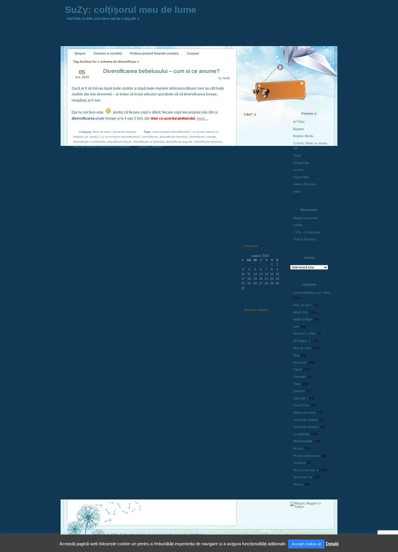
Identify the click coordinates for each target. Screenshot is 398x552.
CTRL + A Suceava (306, 232)
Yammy (298, 484)
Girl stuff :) (300, 398)
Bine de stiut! (102, 131)
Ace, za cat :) (302, 305)
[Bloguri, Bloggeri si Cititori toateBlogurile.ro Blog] (310, 507)
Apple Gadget (302, 319)
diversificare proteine (208, 141)
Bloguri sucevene (305, 218)
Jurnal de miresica (306, 427)
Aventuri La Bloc (304, 333)
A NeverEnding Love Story (311, 292)
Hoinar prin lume (304, 412)
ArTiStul (298, 121)
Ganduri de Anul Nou (257, 329)
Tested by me (302, 477)
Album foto (300, 312)
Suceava (299, 462)
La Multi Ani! (301, 434)
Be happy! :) (301, 341)
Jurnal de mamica (124, 131)
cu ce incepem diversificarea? (120, 136)
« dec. (242, 292)
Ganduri (298, 391)
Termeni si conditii (108, 53)
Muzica (298, 448)
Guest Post (301, 405)
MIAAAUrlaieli (302, 441)
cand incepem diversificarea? (171, 131)
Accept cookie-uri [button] (306, 544)
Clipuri (297, 369)
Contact (193, 53)
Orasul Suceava (304, 239)
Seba (296, 191)
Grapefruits (301, 163)
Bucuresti (300, 362)
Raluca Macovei (304, 184)
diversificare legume (179, 141)
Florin (297, 155)
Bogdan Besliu (303, 136)
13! (245, 321)
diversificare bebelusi (174, 136)
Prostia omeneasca (306, 455)
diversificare (150, 136)
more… (202, 118)
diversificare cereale (202, 136)
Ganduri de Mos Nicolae (260, 336)
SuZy (226, 78)
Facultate (299, 376)
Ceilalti (297, 225)
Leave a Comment (150, 146)
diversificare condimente (89, 141)
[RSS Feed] (250, 49)
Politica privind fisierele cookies (154, 53)
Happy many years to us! (261, 355)
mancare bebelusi (85, 146)
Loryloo (298, 170)
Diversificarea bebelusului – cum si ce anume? (161, 71)
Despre (80, 53)
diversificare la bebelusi (148, 141)
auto (296, 326)
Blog (296, 355)
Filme (297, 384)
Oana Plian (301, 177)
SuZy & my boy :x (305, 470)
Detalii (332, 543)
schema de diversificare (114, 146)
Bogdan (298, 129)
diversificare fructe (119, 141)
